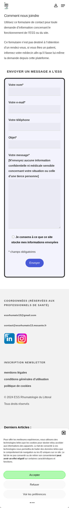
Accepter (34, 474)
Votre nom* (15, 84)
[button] (63, 433)
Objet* (12, 137)
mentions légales (15, 372)
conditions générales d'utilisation (26, 379)
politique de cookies (17, 385)
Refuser (34, 484)
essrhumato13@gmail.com (20, 315)
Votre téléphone (19, 119)
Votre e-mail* (16, 102)
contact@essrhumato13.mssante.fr (25, 325)
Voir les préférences (34, 494)
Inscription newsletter (24, 362)
